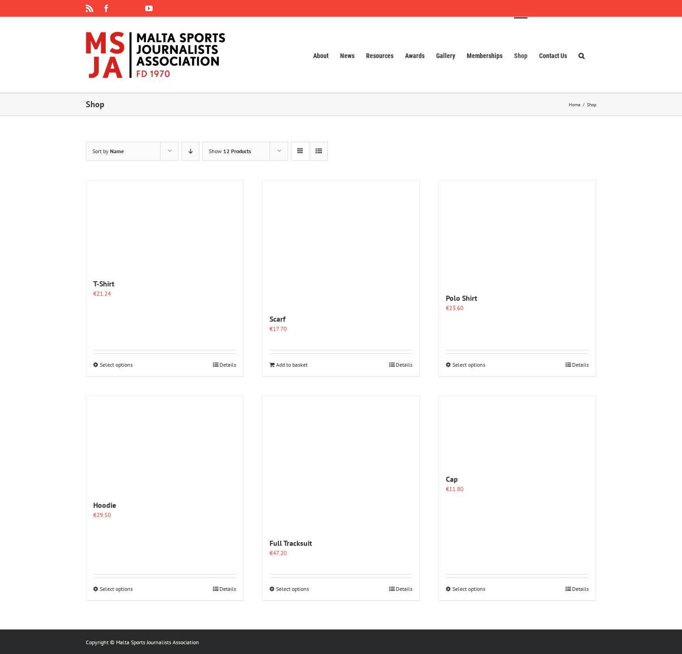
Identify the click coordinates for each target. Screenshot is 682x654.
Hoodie (104, 505)
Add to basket (292, 364)
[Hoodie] (164, 443)
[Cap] (517, 430)
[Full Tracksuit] (341, 462)
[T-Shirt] (164, 225)
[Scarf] (341, 242)
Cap (452, 479)
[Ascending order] (190, 151)
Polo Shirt (461, 298)
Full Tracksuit (291, 543)
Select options (116, 364)
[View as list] (318, 151)
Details (227, 364)
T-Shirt (104, 283)
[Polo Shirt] (517, 232)
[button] (582, 54)
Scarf (277, 319)
